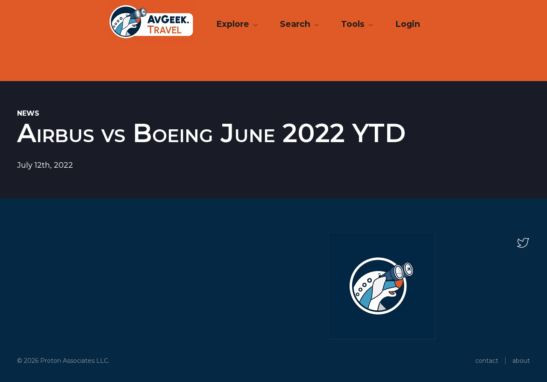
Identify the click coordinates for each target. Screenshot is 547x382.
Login (407, 24)
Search (296, 24)
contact (486, 361)
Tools (354, 24)
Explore (233, 24)
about (521, 361)
